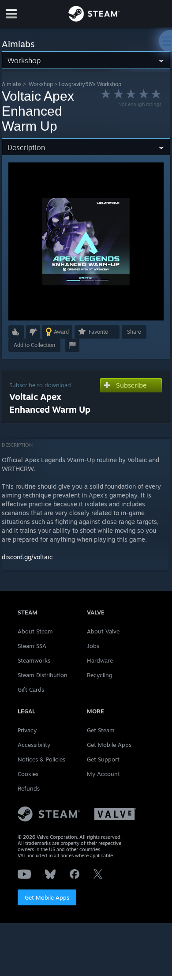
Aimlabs (12, 84)
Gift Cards (31, 689)
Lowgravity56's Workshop (90, 84)
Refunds (29, 788)
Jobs (93, 645)
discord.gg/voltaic (27, 557)
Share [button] (134, 331)
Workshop (41, 84)
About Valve (103, 631)
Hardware (100, 660)
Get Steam (101, 730)
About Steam (35, 631)
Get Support (103, 759)
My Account (103, 773)
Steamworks (34, 660)
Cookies (28, 773)
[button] (16, 332)
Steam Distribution (42, 674)
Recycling (99, 674)
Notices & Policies (41, 759)
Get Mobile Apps (47, 897)
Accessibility (34, 744)
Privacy (27, 730)
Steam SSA (32, 645)
